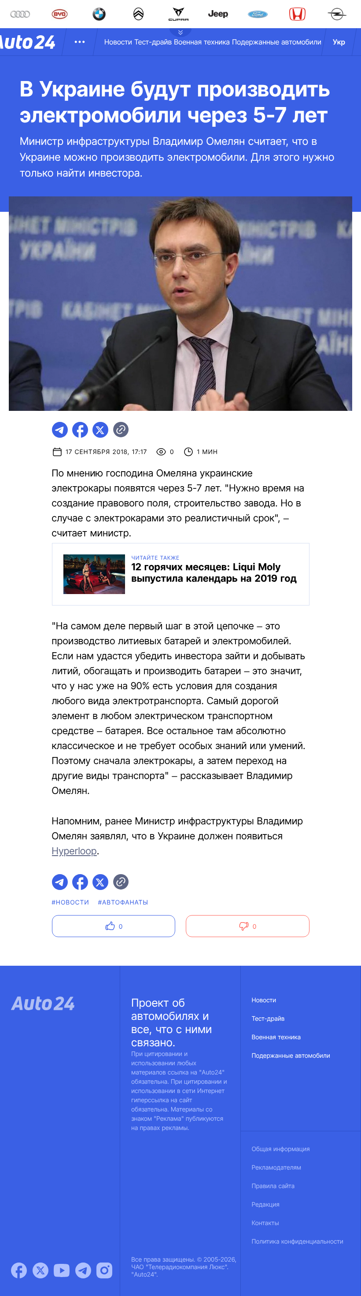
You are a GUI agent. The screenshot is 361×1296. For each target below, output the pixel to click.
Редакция (266, 1204)
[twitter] (100, 430)
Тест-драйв (153, 41)
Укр (339, 41)
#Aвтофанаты (123, 902)
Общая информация (281, 1149)
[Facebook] (19, 1270)
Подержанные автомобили (276, 41)
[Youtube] (62, 1270)
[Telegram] (83, 1270)
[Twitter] (40, 1270)
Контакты (265, 1223)
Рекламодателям (277, 1167)
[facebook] (80, 430)
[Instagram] (104, 1270)
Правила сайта (273, 1186)
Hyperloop (74, 851)
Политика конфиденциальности (297, 1241)
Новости (118, 41)
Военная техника (202, 41)
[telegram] (60, 430)
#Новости (70, 902)
